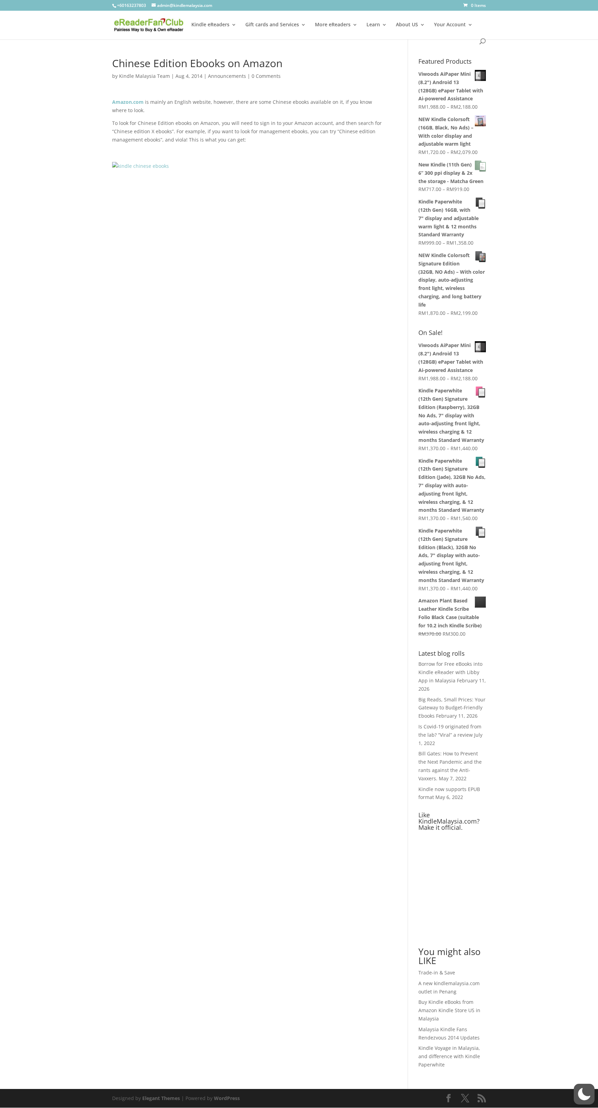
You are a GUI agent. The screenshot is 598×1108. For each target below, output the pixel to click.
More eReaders (333, 25)
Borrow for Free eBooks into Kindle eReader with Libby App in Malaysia (450, 672)
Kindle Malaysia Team (144, 76)
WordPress (227, 1098)
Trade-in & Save (436, 972)
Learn (373, 25)
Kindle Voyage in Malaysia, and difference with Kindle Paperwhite (449, 1056)
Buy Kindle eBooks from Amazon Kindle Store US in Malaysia (449, 1010)
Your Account (450, 25)
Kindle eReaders (210, 25)
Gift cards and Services (272, 25)
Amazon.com (128, 102)
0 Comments (266, 76)
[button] (584, 1094)
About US (407, 25)
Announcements (227, 76)
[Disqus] (249, 261)
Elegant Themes (161, 1098)
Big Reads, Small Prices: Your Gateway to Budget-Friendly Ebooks (452, 707)
